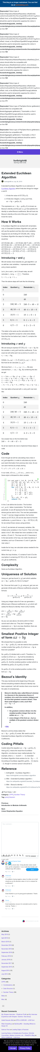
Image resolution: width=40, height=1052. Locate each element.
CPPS (11, 794)
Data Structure (8, 988)
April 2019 (4, 938)
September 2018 (6, 952)
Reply (9, 871)
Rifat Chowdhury (6, 1024)
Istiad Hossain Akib (7, 1020)
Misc (3, 999)
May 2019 (4, 934)
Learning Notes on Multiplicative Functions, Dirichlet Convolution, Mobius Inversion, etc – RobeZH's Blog (17, 1034)
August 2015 (5, 970)
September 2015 (6, 967)
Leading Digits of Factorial (20, 1029)
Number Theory (19, 794)
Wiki (7, 726)
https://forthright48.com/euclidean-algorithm (21, 775)
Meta (3, 996)
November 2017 (6, 963)
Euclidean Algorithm (8, 188)
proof (7, 797)
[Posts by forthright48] (2, 181)
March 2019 (5, 941)
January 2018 (5, 959)
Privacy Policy (25, 1048)
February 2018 (6, 956)
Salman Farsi (5, 1029)
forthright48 (20, 160)
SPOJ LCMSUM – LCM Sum (25, 1020)
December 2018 (6, 945)
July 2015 (4, 974)
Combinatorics (8, 985)
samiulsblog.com (22, 5)
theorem (12, 797)
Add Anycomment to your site (32, 921)
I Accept (13, 1048)
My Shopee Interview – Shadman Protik (14, 1014)
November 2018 (6, 949)
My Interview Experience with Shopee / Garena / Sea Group (19, 1015)
